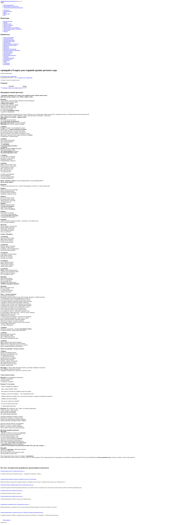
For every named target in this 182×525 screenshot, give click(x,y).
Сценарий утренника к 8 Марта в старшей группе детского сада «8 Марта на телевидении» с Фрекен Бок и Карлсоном (22, 512)
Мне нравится (6, 520)
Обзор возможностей (8, 5)
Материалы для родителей (9, 49)
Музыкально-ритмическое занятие (11, 50)
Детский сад (6, 10)
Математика (6, 47)
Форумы (5, 31)
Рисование (6, 56)
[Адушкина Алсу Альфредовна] (8, 76)
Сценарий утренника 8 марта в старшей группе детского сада (12, 496)
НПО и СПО (6, 14)
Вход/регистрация (7, 21)
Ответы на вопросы (8, 25)
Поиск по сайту (7, 26)
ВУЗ (4, 15)
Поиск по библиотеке (8, 37)
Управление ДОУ (7, 59)
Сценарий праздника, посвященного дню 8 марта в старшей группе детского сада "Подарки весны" (19, 479)
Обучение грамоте (7, 51)
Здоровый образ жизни (9, 41)
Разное (5, 61)
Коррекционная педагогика (10, 45)
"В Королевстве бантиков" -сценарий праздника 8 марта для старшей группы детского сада (17, 484)
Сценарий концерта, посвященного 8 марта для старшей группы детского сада (15, 504)
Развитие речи (6, 54)
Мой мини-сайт (7, 23)
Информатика (6, 42)
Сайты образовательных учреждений (12, 29)
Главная (5, 22)
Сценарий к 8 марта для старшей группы (12, 87)
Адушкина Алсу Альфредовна (25, 77)
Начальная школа (7, 11)
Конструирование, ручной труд (11, 44)
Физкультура (6, 60)
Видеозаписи (6, 64)
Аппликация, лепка (8, 38)
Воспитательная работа (9, 40)
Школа (5, 12)
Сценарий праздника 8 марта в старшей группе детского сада (12, 490)
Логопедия (6, 46)
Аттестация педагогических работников (13, 7)
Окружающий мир (7, 52)
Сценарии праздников (8, 58)
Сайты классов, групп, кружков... (11, 27)
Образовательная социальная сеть (11, 1)
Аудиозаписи (6, 63)
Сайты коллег (6, 30)
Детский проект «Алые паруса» (11, 6)
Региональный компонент (9, 55)
